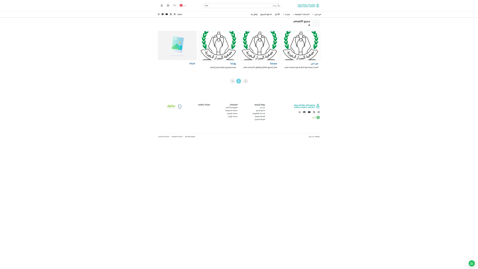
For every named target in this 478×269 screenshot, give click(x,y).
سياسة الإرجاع (233, 116)
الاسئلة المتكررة (259, 119)
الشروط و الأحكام (232, 107)
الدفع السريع (266, 14)
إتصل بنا (254, 14)
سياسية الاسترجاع (163, 136)
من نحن (262, 107)
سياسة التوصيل (232, 113)
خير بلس (311, 136)
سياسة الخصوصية (231, 110)
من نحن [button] (318, 14)
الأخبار (277, 14)
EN (174, 5)
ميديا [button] (287, 14)
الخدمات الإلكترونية (258, 113)
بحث (206, 5)
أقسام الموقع (260, 116)
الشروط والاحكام (190, 136)
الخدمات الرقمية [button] (302, 14)
